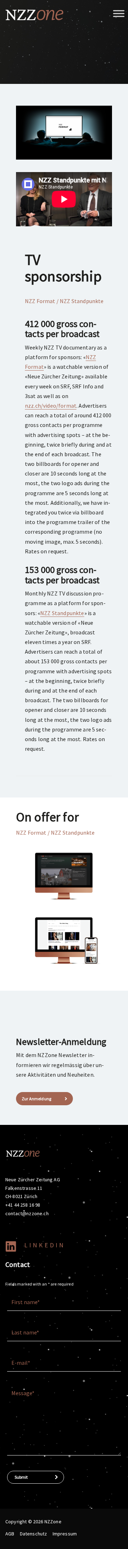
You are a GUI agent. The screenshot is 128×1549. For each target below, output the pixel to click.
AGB (9, 1533)
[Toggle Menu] (118, 13)
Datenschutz (33, 1533)
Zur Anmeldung (36, 1098)
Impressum (65, 1533)
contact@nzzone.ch (27, 1213)
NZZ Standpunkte (62, 613)
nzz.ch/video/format (50, 405)
